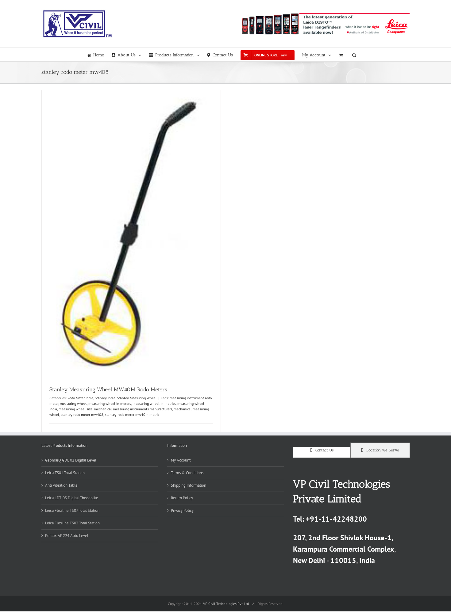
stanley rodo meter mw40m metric (132, 414)
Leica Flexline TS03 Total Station (72, 523)
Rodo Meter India (80, 398)
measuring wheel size (75, 409)
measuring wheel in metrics (154, 403)
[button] (354, 54)
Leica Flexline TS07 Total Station (72, 510)
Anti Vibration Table (61, 485)
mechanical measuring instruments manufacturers (133, 409)
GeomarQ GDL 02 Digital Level (70, 460)
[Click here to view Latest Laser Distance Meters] (325, 24)
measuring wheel (73, 403)
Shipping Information (188, 485)
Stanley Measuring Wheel (137, 398)
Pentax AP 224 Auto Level (66, 535)
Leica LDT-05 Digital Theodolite (71, 497)
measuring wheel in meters (109, 403)
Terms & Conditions (187, 472)
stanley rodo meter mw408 (82, 414)
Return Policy (182, 497)
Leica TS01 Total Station (65, 472)
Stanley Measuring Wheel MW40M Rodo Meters (108, 389)
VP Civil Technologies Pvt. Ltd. (226, 603)
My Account (181, 460)
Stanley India (105, 398)
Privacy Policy (182, 510)
